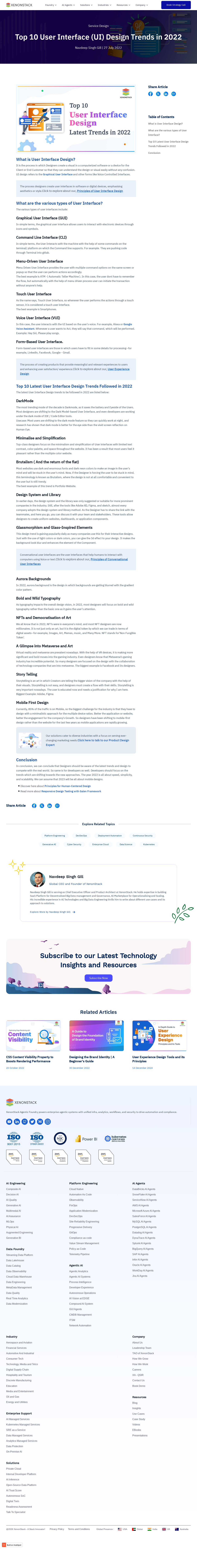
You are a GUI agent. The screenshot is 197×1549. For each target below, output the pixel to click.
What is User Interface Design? (165, 123)
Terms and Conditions (79, 1529)
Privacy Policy (57, 1529)
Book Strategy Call (176, 4)
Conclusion (154, 152)
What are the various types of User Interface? (167, 132)
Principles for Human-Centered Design (67, 786)
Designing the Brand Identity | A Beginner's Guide (92, 1059)
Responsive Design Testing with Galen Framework (71, 791)
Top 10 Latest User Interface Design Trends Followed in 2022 (168, 144)
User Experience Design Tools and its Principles (158, 1059)
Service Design (98, 26)
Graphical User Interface (57, 174)
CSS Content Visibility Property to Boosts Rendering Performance (29, 1059)
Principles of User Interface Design (100, 191)
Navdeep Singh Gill (88, 48)
